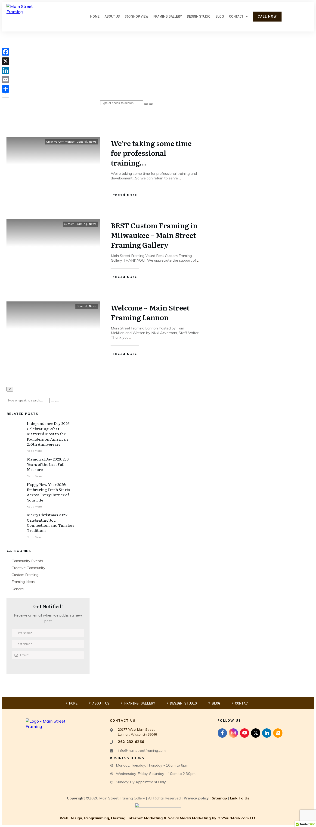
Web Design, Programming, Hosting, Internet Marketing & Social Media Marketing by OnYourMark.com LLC (158, 818)
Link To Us (239, 798)
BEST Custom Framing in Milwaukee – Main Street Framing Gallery (154, 235)
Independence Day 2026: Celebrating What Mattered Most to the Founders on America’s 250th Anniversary (49, 433)
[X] (5, 61)
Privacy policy (196, 798)
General (82, 141)
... (180, 178)
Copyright (76, 798)
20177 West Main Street (136, 729)
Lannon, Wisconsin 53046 (137, 734)
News (93, 141)
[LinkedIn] (5, 70)
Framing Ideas (23, 581)
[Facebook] (5, 51)
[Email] (5, 79)
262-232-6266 (131, 741)
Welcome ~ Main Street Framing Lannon (150, 312)
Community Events (27, 560)
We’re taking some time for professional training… (151, 153)
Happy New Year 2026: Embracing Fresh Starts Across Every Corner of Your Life (48, 492)
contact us (123, 720)
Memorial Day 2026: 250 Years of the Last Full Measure (48, 464)
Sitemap (219, 798)
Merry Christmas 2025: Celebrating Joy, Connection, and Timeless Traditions (50, 522)
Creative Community (60, 141)
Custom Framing (75, 224)
